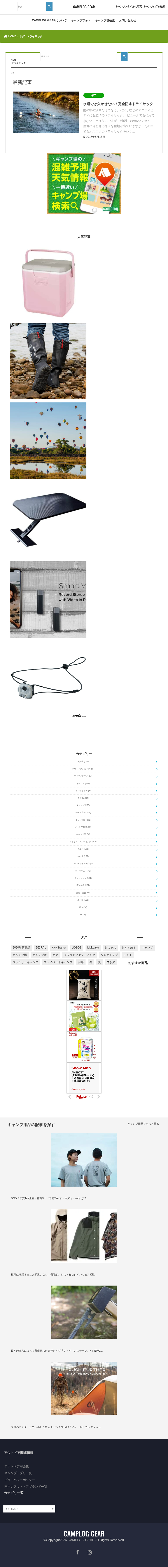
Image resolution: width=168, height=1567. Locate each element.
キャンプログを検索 (154, 6)
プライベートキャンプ (58, 962)
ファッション (83, 878)
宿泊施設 (83, 885)
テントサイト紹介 (83, 863)
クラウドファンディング (83, 842)
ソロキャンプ (109, 955)
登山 (83, 907)
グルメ (83, 849)
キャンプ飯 (40, 955)
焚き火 (111, 962)
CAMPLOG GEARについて (49, 20)
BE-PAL (41, 947)
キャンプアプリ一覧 (18, 1473)
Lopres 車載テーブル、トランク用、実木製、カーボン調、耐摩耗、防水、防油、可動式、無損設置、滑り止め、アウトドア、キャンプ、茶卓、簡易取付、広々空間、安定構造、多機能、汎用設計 (123, 486)
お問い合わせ (127, 20)
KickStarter (59, 947)
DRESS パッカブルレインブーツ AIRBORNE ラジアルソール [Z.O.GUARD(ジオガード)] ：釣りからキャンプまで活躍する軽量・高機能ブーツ (123, 327)
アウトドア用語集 (16, 1466)
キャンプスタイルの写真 (128, 6)
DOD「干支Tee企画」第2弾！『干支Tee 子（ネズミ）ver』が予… (50, 1198)
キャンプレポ (83, 812)
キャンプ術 (83, 834)
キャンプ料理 (83, 827)
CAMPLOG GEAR (81, 1540)
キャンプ (83, 805)
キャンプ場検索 (105, 20)
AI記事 (83, 761)
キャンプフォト (81, 20)
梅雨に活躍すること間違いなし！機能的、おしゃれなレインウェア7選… (53, 1274)
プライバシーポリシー (19, 1480)
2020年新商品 (21, 947)
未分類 (83, 900)
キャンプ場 (83, 820)
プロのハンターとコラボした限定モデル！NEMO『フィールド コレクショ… (56, 1427)
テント (128, 955)
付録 (81, 962)
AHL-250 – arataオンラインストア (123, 642)
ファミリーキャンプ (25, 962)
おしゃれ (110, 947)
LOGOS (77, 947)
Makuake (93, 947)
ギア (83, 798)
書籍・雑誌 (83, 893)
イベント (83, 783)
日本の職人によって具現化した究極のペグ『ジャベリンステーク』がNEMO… (57, 1350)
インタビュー (83, 791)
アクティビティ (83, 776)
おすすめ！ (129, 947)
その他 (83, 856)
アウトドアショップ (83, 769)
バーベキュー (83, 871)
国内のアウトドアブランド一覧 (25, 1486)
